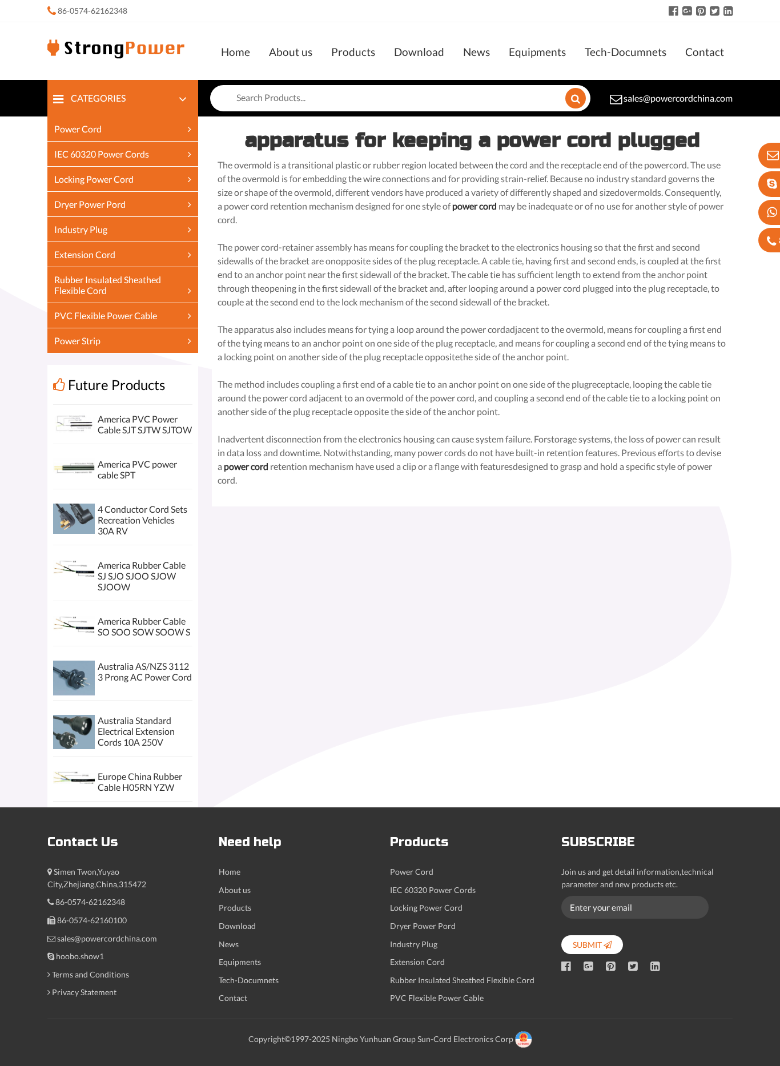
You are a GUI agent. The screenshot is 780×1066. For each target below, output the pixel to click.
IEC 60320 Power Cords (101, 153)
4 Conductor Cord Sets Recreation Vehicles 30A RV (142, 520)
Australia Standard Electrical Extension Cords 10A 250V (136, 731)
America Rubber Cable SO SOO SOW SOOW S (144, 626)
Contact (704, 51)
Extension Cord (84, 254)
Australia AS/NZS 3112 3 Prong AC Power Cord (145, 671)
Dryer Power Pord (90, 204)
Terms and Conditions (90, 974)
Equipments (537, 51)
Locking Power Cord (94, 179)
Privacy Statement (84, 992)
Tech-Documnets (625, 51)
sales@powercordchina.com (678, 97)
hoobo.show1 (80, 956)
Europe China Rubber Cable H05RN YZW (140, 782)
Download (419, 51)
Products (353, 51)
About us (290, 51)
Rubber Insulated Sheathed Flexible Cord (462, 980)
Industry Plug (80, 229)
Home (235, 51)
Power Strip (77, 340)
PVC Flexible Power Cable (105, 315)
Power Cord (78, 128)
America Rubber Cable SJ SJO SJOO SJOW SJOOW (142, 576)
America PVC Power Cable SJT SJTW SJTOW (145, 424)
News (476, 51)
